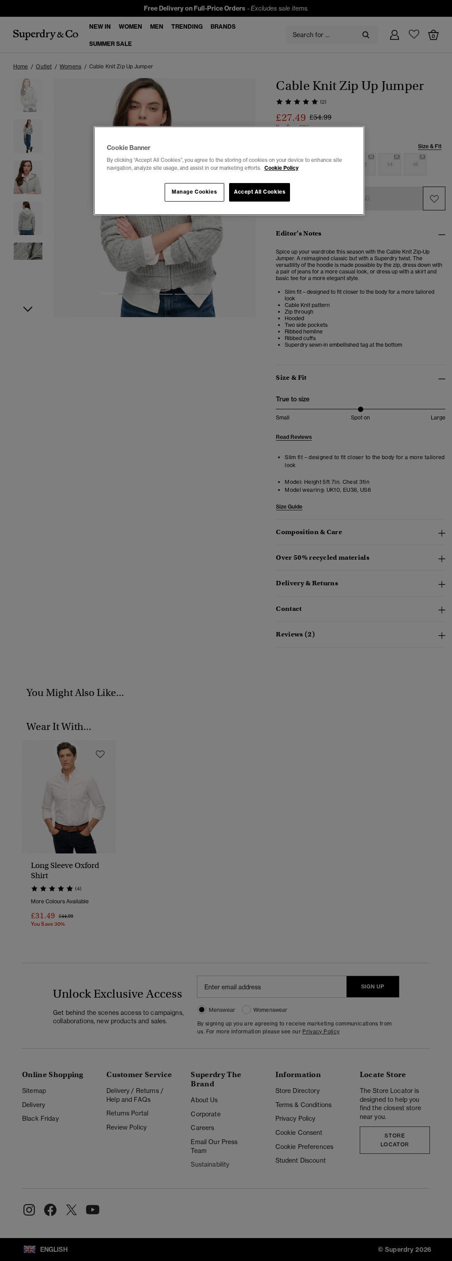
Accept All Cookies (259, 192)
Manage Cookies (194, 192)
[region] (229, 170)
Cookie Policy (281, 168)
